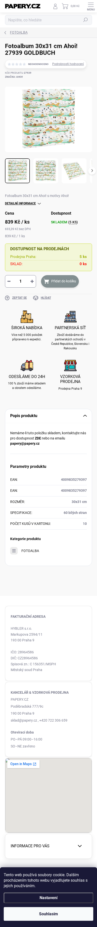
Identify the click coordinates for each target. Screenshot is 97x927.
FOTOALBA (30, 551)
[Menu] (91, 6)
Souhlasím (48, 914)
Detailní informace (20, 203)
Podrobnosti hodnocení (68, 64)
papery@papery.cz (25, 443)
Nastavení (48, 897)
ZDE (38, 438)
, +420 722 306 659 (52, 720)
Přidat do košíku (63, 281)
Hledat (85, 20)
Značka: (14, 76)
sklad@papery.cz (24, 720)
